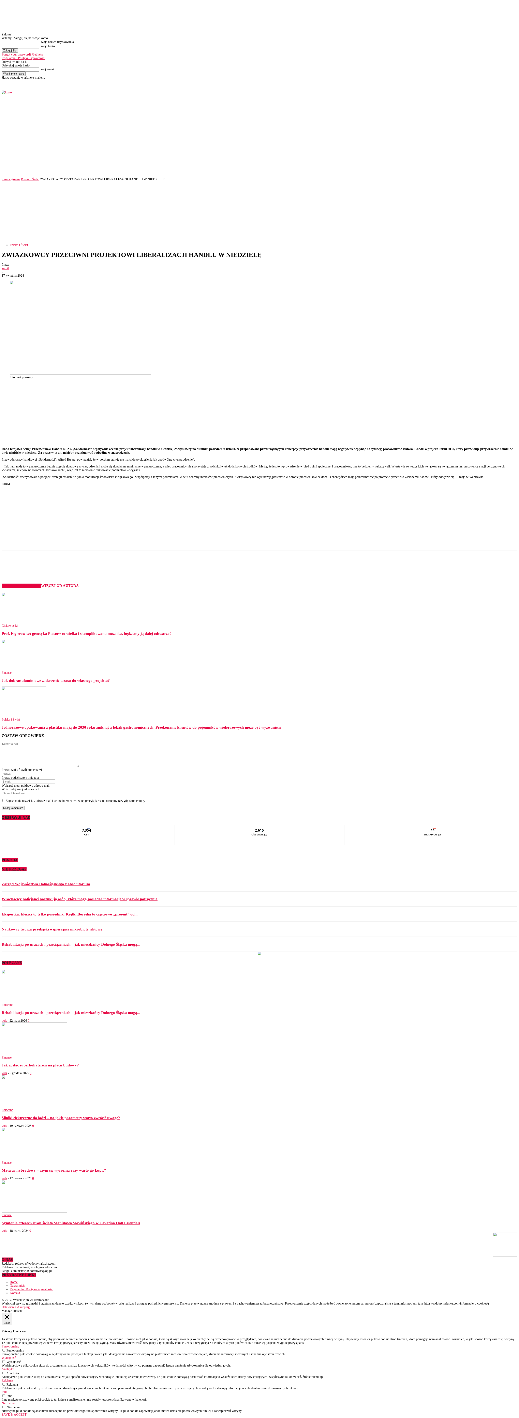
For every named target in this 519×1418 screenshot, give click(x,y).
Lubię (87, 827)
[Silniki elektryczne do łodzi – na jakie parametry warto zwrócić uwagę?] (34, 1106)
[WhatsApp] (83, 566)
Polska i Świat (30, 179)
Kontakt (15, 1293)
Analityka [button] (8, 1369)
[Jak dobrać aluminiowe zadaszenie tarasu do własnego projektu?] (24, 669)
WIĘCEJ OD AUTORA (60, 586)
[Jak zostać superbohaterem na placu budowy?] (34, 1053)
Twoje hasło (47, 46)
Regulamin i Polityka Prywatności (23, 58)
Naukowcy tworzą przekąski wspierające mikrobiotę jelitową (52, 929)
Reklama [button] (7, 1380)
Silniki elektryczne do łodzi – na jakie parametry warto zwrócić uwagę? (61, 1118)
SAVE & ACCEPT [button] (14, 1414)
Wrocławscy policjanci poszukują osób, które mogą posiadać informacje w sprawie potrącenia (80, 899)
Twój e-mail (47, 69)
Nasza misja (17, 1285)
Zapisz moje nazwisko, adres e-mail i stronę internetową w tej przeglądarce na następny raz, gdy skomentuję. (75, 800)
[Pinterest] (68, 566)
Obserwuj (259, 827)
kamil (5, 268)
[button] (508, 166)
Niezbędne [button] (8, 1403)
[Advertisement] (259, 211)
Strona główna (11, 179)
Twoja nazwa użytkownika (56, 42)
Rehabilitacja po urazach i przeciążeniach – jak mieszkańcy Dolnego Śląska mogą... (71, 944)
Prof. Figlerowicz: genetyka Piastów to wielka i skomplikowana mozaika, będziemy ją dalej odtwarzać (86, 633)
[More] (98, 566)
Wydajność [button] (9, 1357)
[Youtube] (426, 82)
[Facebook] (416, 82)
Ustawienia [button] (9, 1307)
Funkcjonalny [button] (10, 1346)
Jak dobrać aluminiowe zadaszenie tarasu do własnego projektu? (56, 680)
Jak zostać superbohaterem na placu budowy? (40, 1065)
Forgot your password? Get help (22, 54)
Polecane (7, 1004)
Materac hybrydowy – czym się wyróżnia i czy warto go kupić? (54, 1170)
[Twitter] (421, 82)
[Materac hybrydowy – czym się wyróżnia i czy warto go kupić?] (34, 1159)
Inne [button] (4, 1391)
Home (14, 1282)
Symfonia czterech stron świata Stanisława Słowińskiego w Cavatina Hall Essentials (71, 1223)
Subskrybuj (432, 827)
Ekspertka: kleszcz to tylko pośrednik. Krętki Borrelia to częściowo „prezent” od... (70, 914)
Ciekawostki (10, 625)
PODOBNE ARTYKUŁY (21, 586)
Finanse (7, 672)
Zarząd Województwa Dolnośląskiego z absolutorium (46, 884)
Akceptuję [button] (23, 1307)
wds (4, 1020)
